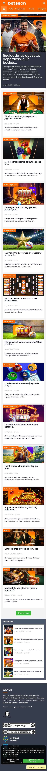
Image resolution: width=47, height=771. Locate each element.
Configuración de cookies (12, 761)
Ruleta (31, 9)
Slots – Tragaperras (17, 9)
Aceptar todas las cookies (33, 761)
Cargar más (23, 613)
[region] (23, 754)
